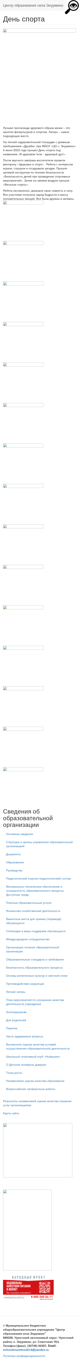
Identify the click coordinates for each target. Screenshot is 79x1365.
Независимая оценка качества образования (35, 1081)
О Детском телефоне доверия (26, 1064)
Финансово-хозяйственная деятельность (33, 911)
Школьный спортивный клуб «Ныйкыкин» (33, 1056)
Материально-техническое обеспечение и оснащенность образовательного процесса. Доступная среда (35, 890)
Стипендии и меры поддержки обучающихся (36, 931)
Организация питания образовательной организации (32, 949)
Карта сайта (11, 1113)
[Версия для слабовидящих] (72, 7)
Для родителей (16, 1020)
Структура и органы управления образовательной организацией (39, 844)
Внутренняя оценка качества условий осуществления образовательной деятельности (38, 1046)
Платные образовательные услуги (28, 903)
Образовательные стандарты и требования (35, 959)
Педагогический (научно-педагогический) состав (38, 878)
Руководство (14, 870)
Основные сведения (19, 834)
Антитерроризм (16, 1012)
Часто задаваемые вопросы (24, 1036)
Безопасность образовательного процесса (34, 967)
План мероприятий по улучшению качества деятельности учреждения (35, 1002)
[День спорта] (39, 221)
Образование (15, 862)
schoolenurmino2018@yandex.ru (26, 1350)
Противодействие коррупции (25, 984)
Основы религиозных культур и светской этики (36, 975)
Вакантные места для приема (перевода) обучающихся (33, 921)
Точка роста (14, 1073)
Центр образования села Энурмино (33, 5)
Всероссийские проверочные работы (30, 1089)
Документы (13, 854)
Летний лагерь (15, 992)
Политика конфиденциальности (24, 1356)
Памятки (11, 1028)
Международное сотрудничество (28, 939)
